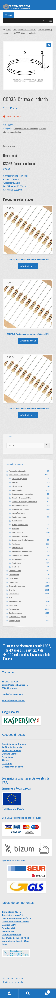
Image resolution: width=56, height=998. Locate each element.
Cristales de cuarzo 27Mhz (21, 498)
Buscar (28, 993)
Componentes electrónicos (24, 30)
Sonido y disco (14, 621)
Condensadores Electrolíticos (16, 918)
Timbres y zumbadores (20, 555)
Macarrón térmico (18, 513)
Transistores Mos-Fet (12, 915)
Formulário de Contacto (13, 700)
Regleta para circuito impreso (23, 540)
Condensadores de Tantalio (15, 922)
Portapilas (15, 529)
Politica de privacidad (13, 982)
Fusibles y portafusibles (20, 509)
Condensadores (15, 571)
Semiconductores (15, 613)
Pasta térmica (17, 521)
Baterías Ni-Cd (9, 928)
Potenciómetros (17, 532)
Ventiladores (16, 563)
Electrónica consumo (17, 586)
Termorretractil (17, 548)
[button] (45, 20)
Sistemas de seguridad (17, 617)
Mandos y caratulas (19, 517)
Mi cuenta (9, 993)
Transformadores (18, 559)
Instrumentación (15, 601)
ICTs (10, 598)
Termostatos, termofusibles (22, 552)
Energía (12, 590)
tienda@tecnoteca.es (12, 694)
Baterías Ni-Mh (9, 925)
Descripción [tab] (9, 146)
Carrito (43, 991)
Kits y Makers (14, 605)
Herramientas (14, 594)
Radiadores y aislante (20, 536)
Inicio (8, 30)
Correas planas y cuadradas (22, 494)
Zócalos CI (15, 567)
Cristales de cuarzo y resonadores (24, 502)
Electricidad (13, 582)
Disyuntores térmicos (20, 506)
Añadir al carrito (28, 266)
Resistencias (14, 609)
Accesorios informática (17, 471)
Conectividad (14, 575)
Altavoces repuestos (19, 479)
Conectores (13, 578)
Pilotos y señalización (20, 525)
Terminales (16, 544)
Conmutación (16, 490)
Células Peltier (17, 486)
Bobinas (15, 482)
